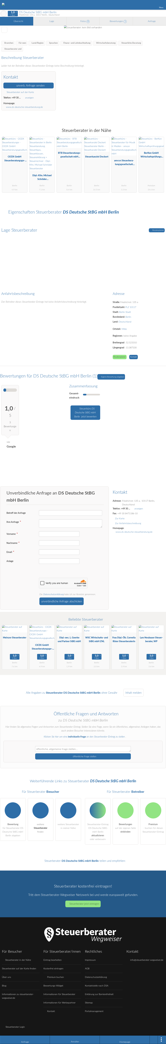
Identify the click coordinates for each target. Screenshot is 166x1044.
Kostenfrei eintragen (53, 968)
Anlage (9, 561)
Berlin (128, 317)
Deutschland (125, 322)
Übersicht (18, 21)
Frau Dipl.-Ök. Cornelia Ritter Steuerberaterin (124, 639)
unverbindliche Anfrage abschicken (61, 601)
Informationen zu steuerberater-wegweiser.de (18, 996)
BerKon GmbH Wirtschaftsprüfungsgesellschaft (151, 155)
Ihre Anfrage (12, 522)
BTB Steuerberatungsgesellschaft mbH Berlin (69, 155)
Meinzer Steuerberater (14, 637)
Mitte (124, 329)
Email (9, 552)
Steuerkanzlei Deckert (96, 157)
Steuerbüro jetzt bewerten (85, 413)
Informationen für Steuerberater (59, 994)
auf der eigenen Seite (125, 828)
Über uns (6, 977)
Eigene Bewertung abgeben (112, 377)
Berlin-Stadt (125, 312)
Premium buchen (55, 977)
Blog (4, 986)
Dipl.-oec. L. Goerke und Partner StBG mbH (69, 639)
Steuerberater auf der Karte (20, 92)
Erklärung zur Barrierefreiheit (99, 994)
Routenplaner (158, 230)
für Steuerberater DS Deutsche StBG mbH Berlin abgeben (12, 830)
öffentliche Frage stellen (84, 756)
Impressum (90, 960)
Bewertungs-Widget (53, 986)
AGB (87, 968)
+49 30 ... (16, 98)
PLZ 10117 (130, 307)
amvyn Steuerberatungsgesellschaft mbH (124, 163)
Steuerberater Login (15, 1027)
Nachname (12, 543)
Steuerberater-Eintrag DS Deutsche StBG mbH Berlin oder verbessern (97, 831)
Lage (51, 21)
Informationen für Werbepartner (59, 1002)
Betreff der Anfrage (16, 513)
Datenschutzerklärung (53, 594)
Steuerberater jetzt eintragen (84, 904)
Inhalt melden (133, 692)
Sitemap (89, 1002)
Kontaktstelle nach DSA (96, 986)
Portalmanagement (94, 1011)
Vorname (11, 534)
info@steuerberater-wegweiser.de (146, 960)
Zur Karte (119, 518)
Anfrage (151, 21)
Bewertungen (117, 21)
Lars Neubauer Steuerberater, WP (151, 639)
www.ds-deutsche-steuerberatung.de (24, 107)
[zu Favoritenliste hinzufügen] (4, 30)
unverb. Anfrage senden (30, 85)
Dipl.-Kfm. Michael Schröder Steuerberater (42, 178)
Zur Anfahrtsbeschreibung (128, 523)
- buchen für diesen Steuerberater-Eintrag (153, 828)
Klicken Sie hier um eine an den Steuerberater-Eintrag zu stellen (84, 737)
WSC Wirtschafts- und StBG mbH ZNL (96, 639)
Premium (159, 133)
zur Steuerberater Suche (3, 13)
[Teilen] (154, 1040)
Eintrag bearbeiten (52, 960)
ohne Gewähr (109, 692)
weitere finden (40, 828)
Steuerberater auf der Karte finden (19, 968)
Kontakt (133, 357)
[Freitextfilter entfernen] (151, 4)
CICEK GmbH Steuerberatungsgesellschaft (14, 159)
